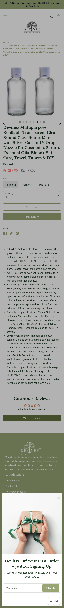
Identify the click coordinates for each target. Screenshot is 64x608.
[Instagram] (32, 599)
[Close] (58, 497)
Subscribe (51, 588)
